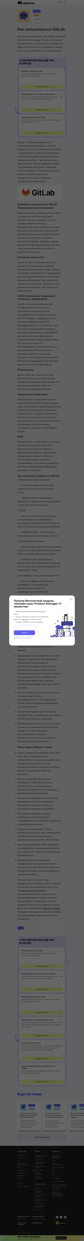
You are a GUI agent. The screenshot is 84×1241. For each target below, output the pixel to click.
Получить (24, 632)
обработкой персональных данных (23, 638)
